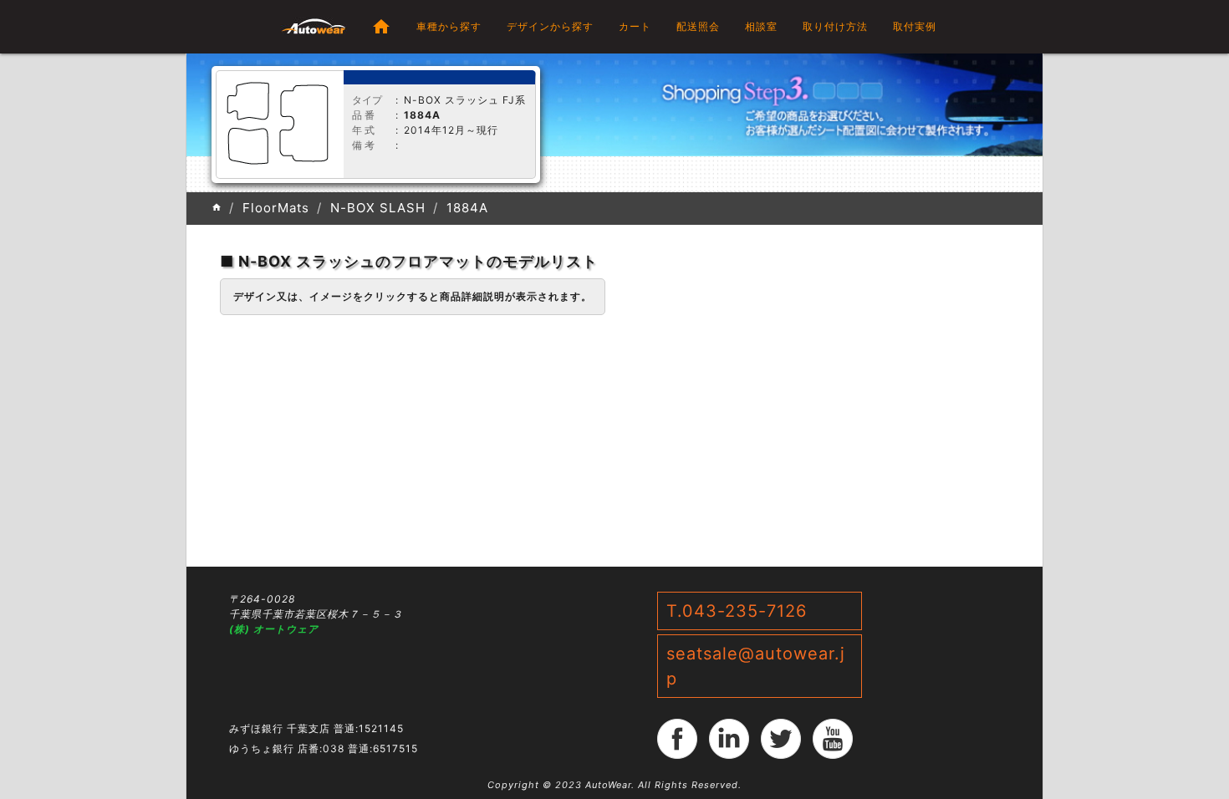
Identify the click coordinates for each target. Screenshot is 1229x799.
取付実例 (914, 26)
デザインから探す (550, 26)
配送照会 (698, 26)
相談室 (761, 26)
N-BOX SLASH (378, 208)
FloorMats (275, 208)
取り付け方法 (835, 26)
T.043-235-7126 (736, 611)
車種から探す (449, 26)
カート (635, 26)
